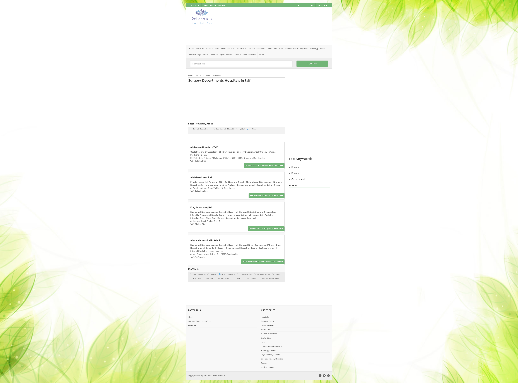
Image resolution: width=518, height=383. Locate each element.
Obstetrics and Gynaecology (203, 152)
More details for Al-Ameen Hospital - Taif (263, 165)
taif (203, 75)
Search (313, 63)
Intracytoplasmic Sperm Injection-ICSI (245, 215)
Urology (263, 152)
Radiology (195, 212)
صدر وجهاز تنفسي (248, 218)
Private (193, 182)
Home (191, 48)
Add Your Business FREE (215, 5)
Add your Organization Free (199, 321)
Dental (204, 155)
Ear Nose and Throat (234, 182)
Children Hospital (227, 152)
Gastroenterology (245, 185)
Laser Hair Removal (208, 182)
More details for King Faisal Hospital (265, 228)
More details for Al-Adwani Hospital (265, 195)
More (254, 129)
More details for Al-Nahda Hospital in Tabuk (262, 261)
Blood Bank (211, 218)
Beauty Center (218, 215)
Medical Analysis (227, 185)
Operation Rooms (248, 248)
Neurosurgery (211, 185)
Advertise (263, 55)
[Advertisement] (274, 26)
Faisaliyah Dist (201, 191)
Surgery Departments (213, 75)
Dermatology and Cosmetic (214, 212)
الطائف (203, 257)
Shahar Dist (200, 224)
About (190, 317)
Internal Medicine (263, 185)
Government (298, 179)
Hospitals (197, 75)
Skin (221, 182)
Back (248, 130)
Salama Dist (200, 161)
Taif (191, 161)
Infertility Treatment (200, 215)
